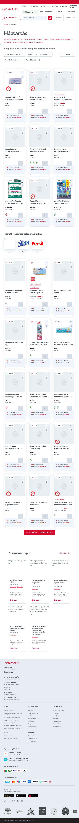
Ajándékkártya (56, 716)
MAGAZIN (55, 6)
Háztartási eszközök (28, 39)
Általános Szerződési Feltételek (12, 717)
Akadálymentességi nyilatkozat (12, 728)
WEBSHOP (24, 6)
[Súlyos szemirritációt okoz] (34, 162)
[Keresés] (50, 18)
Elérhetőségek (32, 736)
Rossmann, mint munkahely (11, 738)
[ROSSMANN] (11, 663)
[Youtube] (18, 800)
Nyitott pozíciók (8, 736)
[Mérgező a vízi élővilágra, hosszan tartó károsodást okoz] (55, 214)
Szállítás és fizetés (8, 710)
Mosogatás (39, 42)
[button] (47, 12)
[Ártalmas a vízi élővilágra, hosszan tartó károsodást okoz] (37, 162)
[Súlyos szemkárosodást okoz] (6, 214)
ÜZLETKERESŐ (44, 6)
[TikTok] (5, 800)
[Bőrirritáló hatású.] (31, 162)
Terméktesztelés (57, 726)
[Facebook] (9, 800)
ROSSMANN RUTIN (73, 6)
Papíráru (46, 39)
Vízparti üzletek (57, 721)
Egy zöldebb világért (33, 718)
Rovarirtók (7, 42)
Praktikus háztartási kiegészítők (62, 39)
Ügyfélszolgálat (32, 738)
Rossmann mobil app (58, 710)
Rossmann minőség (33, 713)
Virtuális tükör (56, 724)
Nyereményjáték (32, 726)
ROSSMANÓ (63, 6)
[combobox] (35, 18)
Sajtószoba (31, 721)
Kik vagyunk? (31, 710)
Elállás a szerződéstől (9, 723)
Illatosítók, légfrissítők (11, 39)
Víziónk (30, 716)
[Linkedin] (22, 800)
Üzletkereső (31, 744)
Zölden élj (20, 587)
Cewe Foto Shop (57, 713)
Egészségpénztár (57, 718)
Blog (29, 724)
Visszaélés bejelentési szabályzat (12, 725)
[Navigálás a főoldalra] (10, 9)
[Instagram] (13, 800)
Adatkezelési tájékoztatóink (11, 720)
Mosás (39, 39)
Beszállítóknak (32, 741)
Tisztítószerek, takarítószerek (23, 42)
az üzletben (18, 117)
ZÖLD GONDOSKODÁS (29, 12)
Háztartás (13, 587)
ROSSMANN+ (34, 6)
